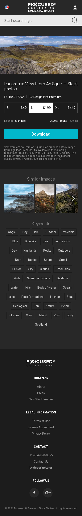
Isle (36, 232)
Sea (45, 241)
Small (63, 259)
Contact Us (41, 461)
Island (43, 315)
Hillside (17, 269)
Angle (12, 232)
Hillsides (14, 315)
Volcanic (68, 232)
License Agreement (41, 427)
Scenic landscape (38, 278)
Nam (18, 259)
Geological (20, 306)
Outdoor (50, 232)
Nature (50, 306)
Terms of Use (41, 421)
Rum (57, 315)
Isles (12, 296)
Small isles (63, 269)
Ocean (67, 287)
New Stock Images (41, 399)
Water (15, 287)
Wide (17, 278)
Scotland (41, 324)
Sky (30, 269)
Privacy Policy (41, 433)
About (41, 386)
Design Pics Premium (47, 97)
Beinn (65, 306)
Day (14, 250)
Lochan (55, 296)
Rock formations (32, 296)
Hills (28, 287)
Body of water (46, 287)
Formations (62, 241)
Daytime (62, 278)
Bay (25, 232)
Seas (70, 296)
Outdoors (64, 250)
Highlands (30, 250)
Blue (15, 241)
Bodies (32, 259)
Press (41, 393)
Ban (36, 306)
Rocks (47, 250)
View (29, 315)
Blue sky (30, 241)
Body (70, 315)
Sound (48, 259)
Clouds (44, 269)
